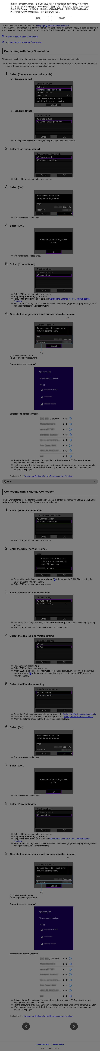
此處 (58, 6)
